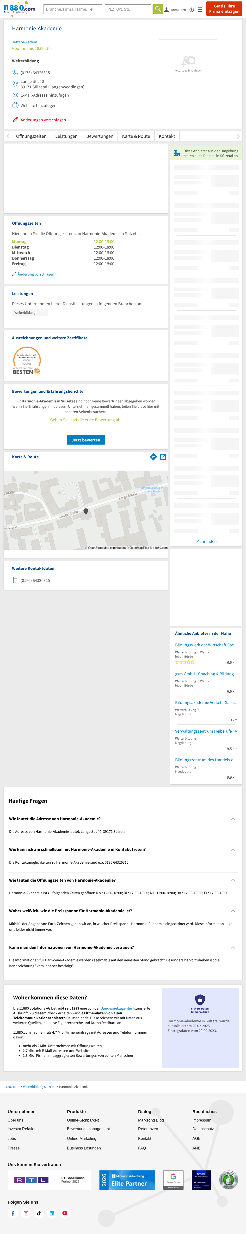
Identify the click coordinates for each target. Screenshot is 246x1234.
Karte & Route (136, 136)
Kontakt (167, 136)
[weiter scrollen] (238, 136)
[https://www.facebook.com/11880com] (13, 1213)
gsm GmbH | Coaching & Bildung (204, 673)
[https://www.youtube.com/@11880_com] (65, 1213)
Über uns (15, 1120)
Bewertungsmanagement (88, 1129)
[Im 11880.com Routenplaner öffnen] (153, 455)
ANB (196, 1148)
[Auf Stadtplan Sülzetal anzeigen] (163, 456)
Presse (14, 1148)
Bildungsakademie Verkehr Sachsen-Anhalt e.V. (206, 702)
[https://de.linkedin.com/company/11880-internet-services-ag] (52, 1213)
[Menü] (202, 9)
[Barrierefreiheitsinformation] (194, 9)
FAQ (142, 1148)
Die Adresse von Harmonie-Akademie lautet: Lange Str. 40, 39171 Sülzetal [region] (67, 831)
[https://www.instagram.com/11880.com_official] (26, 1213)
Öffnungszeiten (31, 136)
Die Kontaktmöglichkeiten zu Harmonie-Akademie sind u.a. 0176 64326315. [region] (69, 862)
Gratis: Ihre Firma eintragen (224, 8)
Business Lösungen (84, 1148)
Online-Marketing (81, 1138)
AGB (196, 1138)
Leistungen (66, 136)
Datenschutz (203, 1129)
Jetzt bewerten (86, 440)
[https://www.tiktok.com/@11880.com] (39, 1213)
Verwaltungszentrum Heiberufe (203, 731)
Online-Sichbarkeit (83, 1120)
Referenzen (148, 1129)
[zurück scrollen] (8, 136)
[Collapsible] (233, 819)
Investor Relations (23, 1129)
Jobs (12, 1138)
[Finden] (158, 9)
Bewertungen (99, 136)
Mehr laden (206, 541)
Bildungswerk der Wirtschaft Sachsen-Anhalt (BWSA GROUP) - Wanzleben (206, 645)
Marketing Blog (151, 1120)
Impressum (201, 1120)
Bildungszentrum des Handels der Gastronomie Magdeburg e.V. (206, 759)
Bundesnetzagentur (117, 1008)
